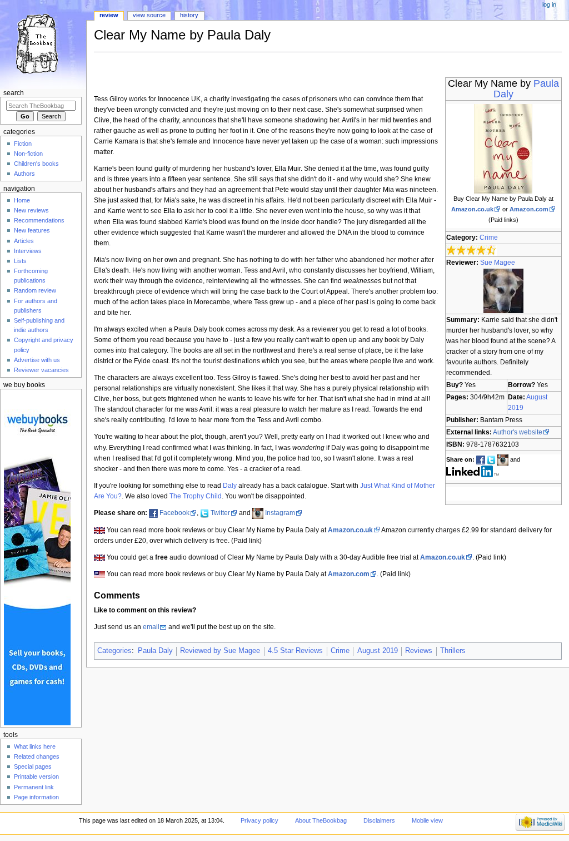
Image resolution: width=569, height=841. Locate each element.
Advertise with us (37, 360)
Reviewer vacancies (41, 370)
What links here (35, 746)
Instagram (280, 513)
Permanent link (34, 787)
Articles (24, 241)
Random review (35, 290)
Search (13, 93)
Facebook (174, 513)
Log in (549, 4)
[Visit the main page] (43, 43)
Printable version (36, 776)
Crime (489, 237)
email (151, 627)
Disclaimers (379, 820)
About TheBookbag (321, 820)
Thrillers (453, 651)
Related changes (36, 756)
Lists (20, 261)
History (189, 15)
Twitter (220, 513)
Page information (36, 797)
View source (149, 15)
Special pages (33, 766)
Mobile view (427, 820)
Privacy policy (259, 820)
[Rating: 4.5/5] (471, 250)
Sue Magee (497, 262)
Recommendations (39, 220)
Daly (230, 485)
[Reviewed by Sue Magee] (503, 290)
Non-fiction (28, 153)
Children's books (36, 163)
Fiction (23, 143)
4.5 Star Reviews (295, 651)
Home (22, 200)
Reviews (418, 651)
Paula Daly (155, 651)
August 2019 (377, 651)
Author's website (517, 432)
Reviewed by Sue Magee (220, 651)
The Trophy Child (195, 496)
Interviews (28, 251)
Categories (114, 651)
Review (108, 15)
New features (32, 230)
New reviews (31, 210)
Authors (24, 173)
